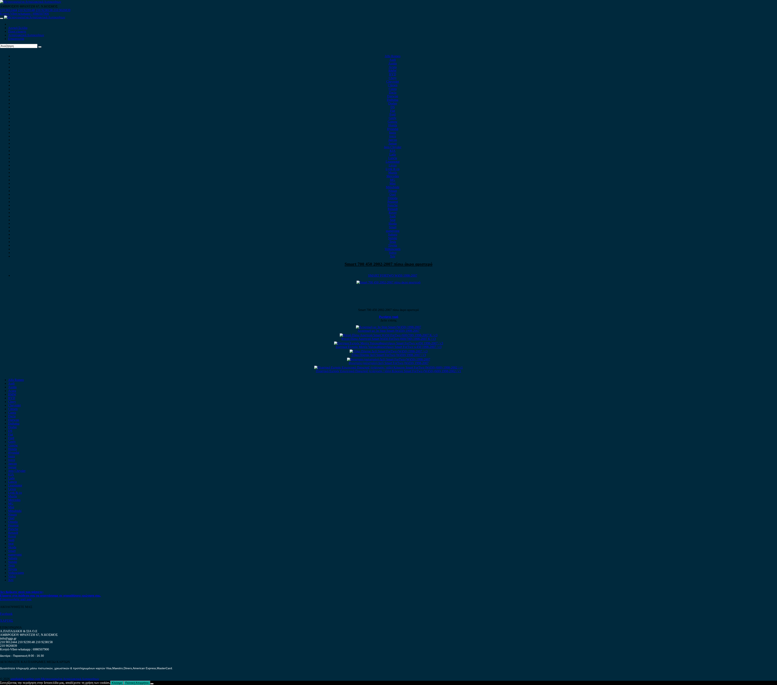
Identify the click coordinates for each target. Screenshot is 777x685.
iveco (392, 136)
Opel (393, 194)
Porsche (392, 205)
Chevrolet (392, 81)
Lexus (393, 165)
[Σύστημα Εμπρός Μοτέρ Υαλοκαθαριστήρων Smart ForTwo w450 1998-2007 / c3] (388, 343)
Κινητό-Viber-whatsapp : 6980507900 (24, 13)
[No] (152, 683)
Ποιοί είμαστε (17, 31)
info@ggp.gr (8, 638)
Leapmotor (393, 161)
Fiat (392, 110)
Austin (392, 63)
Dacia (392, 92)
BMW (392, 70)
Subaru (392, 234)
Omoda (392, 198)
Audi (392, 59)
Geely (392, 118)
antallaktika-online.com (26, 679)
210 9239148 (26, 10)
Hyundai (392, 129)
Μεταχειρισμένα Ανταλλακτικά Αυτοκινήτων (70, 679)
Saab (393, 216)
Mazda (392, 172)
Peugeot (392, 201)
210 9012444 (8, 10)
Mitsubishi (392, 187)
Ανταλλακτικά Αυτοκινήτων (26, 35)
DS (393, 107)
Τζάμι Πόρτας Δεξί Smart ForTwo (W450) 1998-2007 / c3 (388, 355)
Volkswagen (392, 249)
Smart (392, 227)
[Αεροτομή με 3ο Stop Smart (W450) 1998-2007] (388, 327)
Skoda (392, 223)
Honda (392, 125)
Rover (393, 212)
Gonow (392, 121)
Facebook (6, 613)
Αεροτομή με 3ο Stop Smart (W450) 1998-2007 (388, 330)
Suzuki (392, 238)
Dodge (392, 103)
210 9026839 (61, 10)
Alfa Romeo (392, 56)
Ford (393, 114)
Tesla (392, 241)
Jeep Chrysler (392, 147)
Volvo (392, 252)
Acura (393, 67)
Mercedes (392, 176)
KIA (393, 150)
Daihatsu (392, 99)
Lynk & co (392, 169)
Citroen (392, 85)
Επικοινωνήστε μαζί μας (16, 599)
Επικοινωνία (16, 38)
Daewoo (392, 96)
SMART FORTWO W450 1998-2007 (392, 275)
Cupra (393, 89)
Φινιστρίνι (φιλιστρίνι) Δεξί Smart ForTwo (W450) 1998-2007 (389, 363)
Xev (392, 256)
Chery (393, 78)
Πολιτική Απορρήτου (137, 682)
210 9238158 (44, 10)
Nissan (392, 190)
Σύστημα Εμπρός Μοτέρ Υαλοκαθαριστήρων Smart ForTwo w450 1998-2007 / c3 (389, 347)
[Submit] (39, 47)
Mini (393, 183)
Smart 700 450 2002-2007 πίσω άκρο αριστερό (388, 263)
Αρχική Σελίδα (17, 28)
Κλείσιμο (117, 682)
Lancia (392, 158)
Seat (392, 220)
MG (392, 180)
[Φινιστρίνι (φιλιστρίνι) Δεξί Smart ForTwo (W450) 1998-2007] (388, 359)
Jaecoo (392, 140)
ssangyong (392, 231)
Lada (392, 154)
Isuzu (392, 132)
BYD (392, 74)
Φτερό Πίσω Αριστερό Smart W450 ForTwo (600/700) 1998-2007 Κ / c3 (388, 338)
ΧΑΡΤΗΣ (6, 620)
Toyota (392, 245)
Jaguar (392, 143)
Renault (393, 209)
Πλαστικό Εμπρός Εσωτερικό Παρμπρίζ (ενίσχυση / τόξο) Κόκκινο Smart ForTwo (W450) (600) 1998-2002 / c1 (388, 371)
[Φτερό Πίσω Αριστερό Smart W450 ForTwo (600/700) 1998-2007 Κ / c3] (388, 335)
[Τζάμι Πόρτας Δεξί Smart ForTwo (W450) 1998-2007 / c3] (389, 351)
